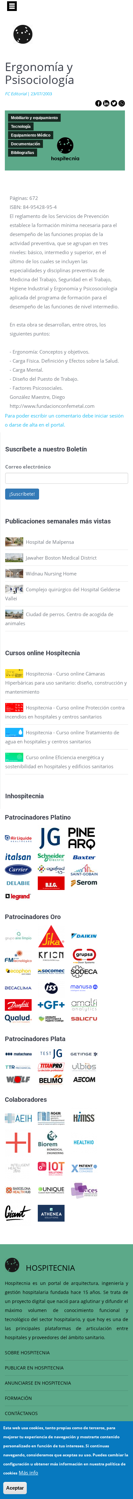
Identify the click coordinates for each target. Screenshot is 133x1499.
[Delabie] (18, 882)
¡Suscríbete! (22, 494)
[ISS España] (51, 987)
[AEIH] (18, 1117)
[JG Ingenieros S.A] (50, 838)
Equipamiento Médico (30, 135)
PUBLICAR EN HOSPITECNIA (34, 1368)
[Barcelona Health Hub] (18, 1189)
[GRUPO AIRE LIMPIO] (18, 935)
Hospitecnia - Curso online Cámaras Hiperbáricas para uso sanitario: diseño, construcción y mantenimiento (66, 682)
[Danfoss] (18, 1004)
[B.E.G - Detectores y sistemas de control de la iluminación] (51, 882)
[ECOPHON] (18, 971)
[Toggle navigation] (12, 6)
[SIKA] (51, 935)
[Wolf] (18, 1079)
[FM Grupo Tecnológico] (18, 956)
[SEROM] (84, 882)
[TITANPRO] (51, 1066)
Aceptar (15, 1488)
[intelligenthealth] (18, 1168)
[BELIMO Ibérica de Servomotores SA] (51, 1079)
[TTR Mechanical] (18, 1066)
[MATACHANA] (18, 1053)
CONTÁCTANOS (21, 1413)
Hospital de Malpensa (50, 542)
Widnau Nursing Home (51, 573)
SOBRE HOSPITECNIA (27, 1352)
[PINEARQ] (81, 838)
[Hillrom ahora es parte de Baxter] (84, 856)
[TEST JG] (51, 1053)
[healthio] (83, 1142)
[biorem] (51, 1142)
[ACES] (84, 1189)
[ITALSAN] (18, 856)
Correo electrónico (28, 466)
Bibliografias (22, 152)
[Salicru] (84, 1018)
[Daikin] (84, 935)
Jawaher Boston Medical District (61, 557)
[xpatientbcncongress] (84, 1168)
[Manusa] (84, 987)
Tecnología (21, 126)
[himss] (84, 1117)
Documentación (25, 144)
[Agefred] (51, 869)
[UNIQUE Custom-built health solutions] (51, 1189)
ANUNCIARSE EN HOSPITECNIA (38, 1383)
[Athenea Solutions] (51, 1212)
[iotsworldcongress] (51, 1168)
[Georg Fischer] (51, 1004)
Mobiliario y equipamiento (34, 118)
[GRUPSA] (84, 956)
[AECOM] (84, 1079)
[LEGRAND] (18, 896)
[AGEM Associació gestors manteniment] (51, 1117)
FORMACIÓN (18, 1398)
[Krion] (51, 956)
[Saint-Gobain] (84, 869)
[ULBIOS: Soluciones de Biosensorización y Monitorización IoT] (84, 1066)
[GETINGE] (84, 1053)
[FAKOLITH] (51, 1018)
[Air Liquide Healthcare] (18, 838)
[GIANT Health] (18, 1212)
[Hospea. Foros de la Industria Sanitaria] (18, 1142)
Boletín (76, 449)
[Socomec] (51, 971)
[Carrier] (18, 869)
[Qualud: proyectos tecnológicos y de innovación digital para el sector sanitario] (18, 1018)
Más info (28, 1472)
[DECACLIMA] (18, 987)
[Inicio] (23, 34)
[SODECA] (84, 971)
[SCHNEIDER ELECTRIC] (51, 856)
